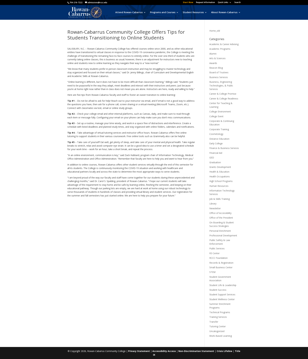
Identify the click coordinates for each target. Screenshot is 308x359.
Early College (216, 143)
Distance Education (219, 138)
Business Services (218, 77)
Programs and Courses (162, 12)
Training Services (218, 316)
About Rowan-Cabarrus (224, 12)
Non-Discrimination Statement (196, 351)
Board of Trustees (218, 72)
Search (237, 2)
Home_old (214, 30)
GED (211, 157)
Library (212, 203)
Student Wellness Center (222, 299)
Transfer (213, 321)
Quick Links (223, 2)
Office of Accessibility (220, 213)
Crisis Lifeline (224, 351)
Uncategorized (216, 331)
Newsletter (215, 208)
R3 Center (214, 253)
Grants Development (220, 167)
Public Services (217, 248)
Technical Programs (219, 312)
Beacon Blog (216, 67)
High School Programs (221, 181)
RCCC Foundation (218, 257)
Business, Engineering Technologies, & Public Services (221, 85)
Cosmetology (216, 133)
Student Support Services (222, 294)
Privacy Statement (139, 351)
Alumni (212, 53)
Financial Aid (215, 152)
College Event (216, 116)
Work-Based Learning (220, 335)
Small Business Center (220, 267)
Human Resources (218, 185)
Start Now (188, 2)
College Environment (220, 111)
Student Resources (193, 12)
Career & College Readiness (223, 98)
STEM (212, 272)
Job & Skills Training (219, 198)
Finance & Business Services (224, 148)
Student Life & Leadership (222, 285)
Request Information (205, 2)
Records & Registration (221, 262)
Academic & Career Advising (224, 44)
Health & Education (219, 171)
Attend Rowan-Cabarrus (129, 12)
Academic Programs (219, 48)
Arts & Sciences (217, 58)
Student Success (217, 289)
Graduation (215, 162)
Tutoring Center (217, 326)
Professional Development (223, 235)
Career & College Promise (222, 93)
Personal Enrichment (220, 230)
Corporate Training (219, 129)
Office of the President (221, 217)
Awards (213, 63)
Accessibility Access (164, 351)
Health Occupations (219, 176)
